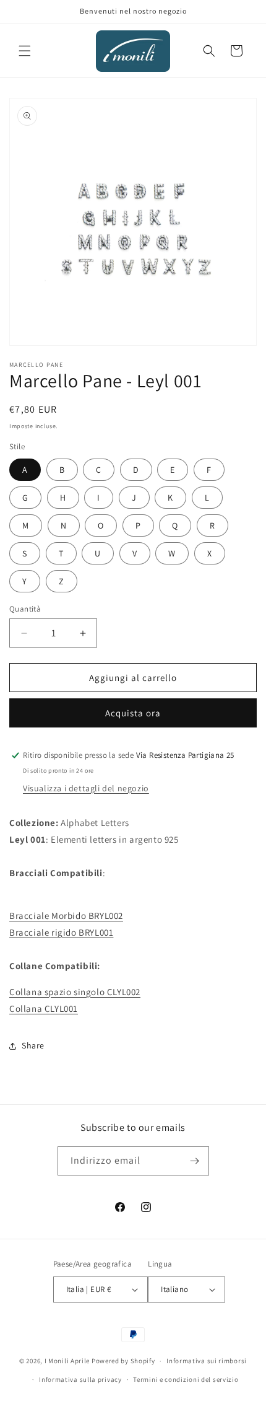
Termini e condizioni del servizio (185, 1379)
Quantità (25, 609)
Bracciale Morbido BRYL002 (66, 915)
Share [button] (33, 1045)
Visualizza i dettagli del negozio (86, 788)
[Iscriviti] (194, 1160)
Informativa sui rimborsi (206, 1360)
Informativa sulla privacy (80, 1379)
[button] (24, 50)
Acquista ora (133, 713)
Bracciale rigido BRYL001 (61, 932)
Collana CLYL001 (43, 1008)
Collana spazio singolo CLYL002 (74, 992)
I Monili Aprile (67, 1360)
